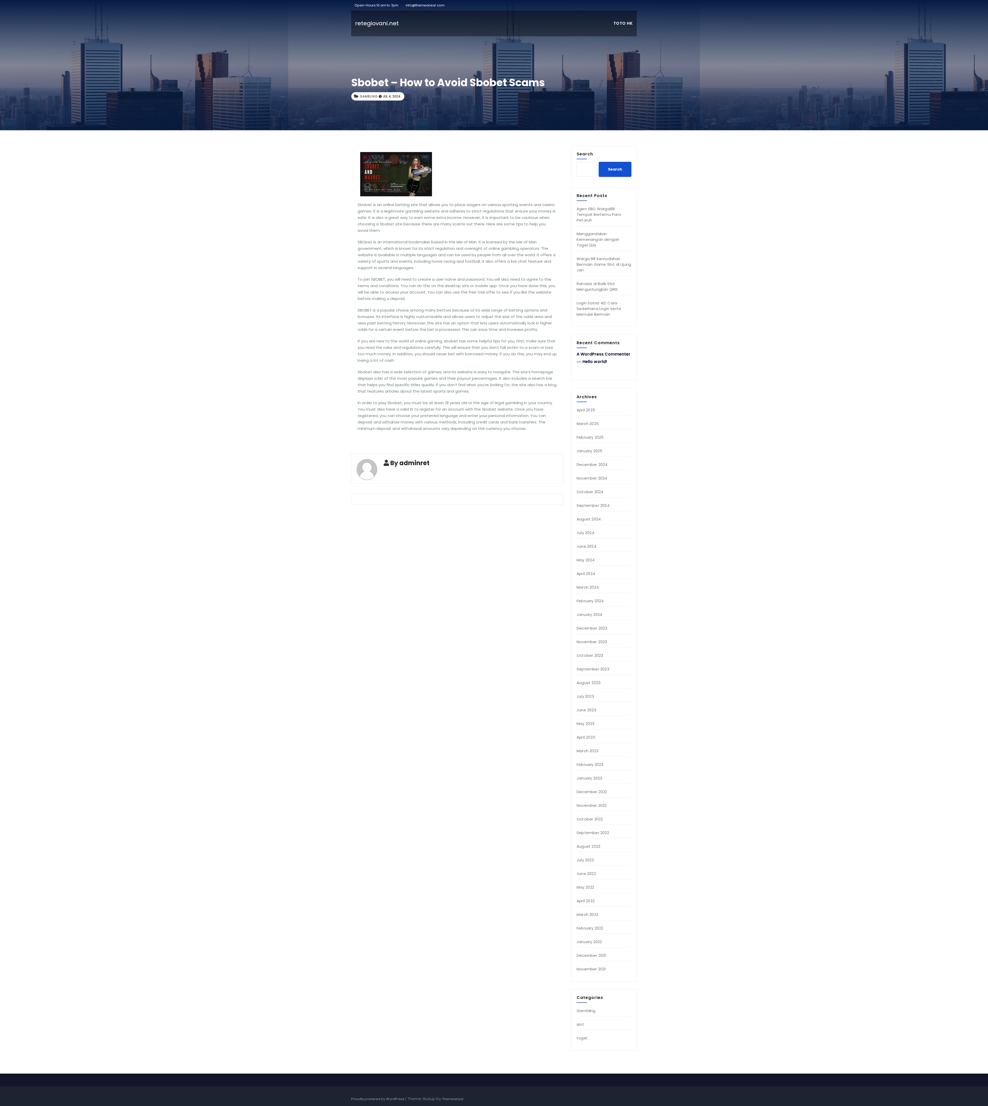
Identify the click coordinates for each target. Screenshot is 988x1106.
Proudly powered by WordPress (378, 1098)
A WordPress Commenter (603, 354)
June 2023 (586, 710)
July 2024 (585, 532)
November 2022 (592, 805)
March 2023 (587, 751)
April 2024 (586, 573)
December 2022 (592, 791)
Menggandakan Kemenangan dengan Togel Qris (598, 239)
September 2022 (593, 832)
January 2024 (589, 614)
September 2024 (593, 505)
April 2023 (586, 737)
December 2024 (592, 464)
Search (585, 154)
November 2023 (592, 641)
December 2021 (591, 955)
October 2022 (590, 819)
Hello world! (595, 362)
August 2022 (588, 846)
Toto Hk (623, 23)
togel (582, 1038)
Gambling (369, 96)
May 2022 (585, 887)
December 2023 (592, 628)
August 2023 (589, 682)
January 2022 (589, 941)
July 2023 (585, 696)
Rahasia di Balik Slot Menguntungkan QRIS (597, 286)
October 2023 (590, 655)
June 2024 (586, 546)
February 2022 (590, 928)
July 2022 (585, 860)
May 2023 (586, 723)
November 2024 (592, 478)
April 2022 (586, 901)
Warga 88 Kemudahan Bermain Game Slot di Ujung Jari (604, 264)
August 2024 (589, 519)
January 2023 (589, 778)
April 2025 (586, 410)
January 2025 (589, 451)
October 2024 (590, 491)
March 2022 (587, 914)
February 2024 (590, 601)
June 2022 (586, 873)
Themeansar (453, 1098)
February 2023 (590, 764)
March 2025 (588, 423)
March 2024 (588, 587)
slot (580, 1024)
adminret (414, 463)
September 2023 (593, 669)
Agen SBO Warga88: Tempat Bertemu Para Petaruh (599, 214)
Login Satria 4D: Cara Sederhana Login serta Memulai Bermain (599, 308)
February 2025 (590, 437)
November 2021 (591, 969)
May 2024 (586, 560)
